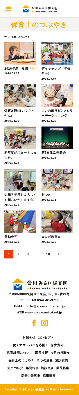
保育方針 (57, 345)
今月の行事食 (60, 352)
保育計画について (20, 352)
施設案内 (61, 360)
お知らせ (29, 337)
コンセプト (46, 337)
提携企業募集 (30, 375)
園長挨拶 (41, 352)
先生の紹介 (15, 368)
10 (48, 254)
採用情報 (49, 375)
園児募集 (62, 368)
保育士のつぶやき (21, 360)
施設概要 (47, 368)
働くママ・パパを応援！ (30, 345)
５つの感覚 (45, 360)
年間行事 (32, 368)
